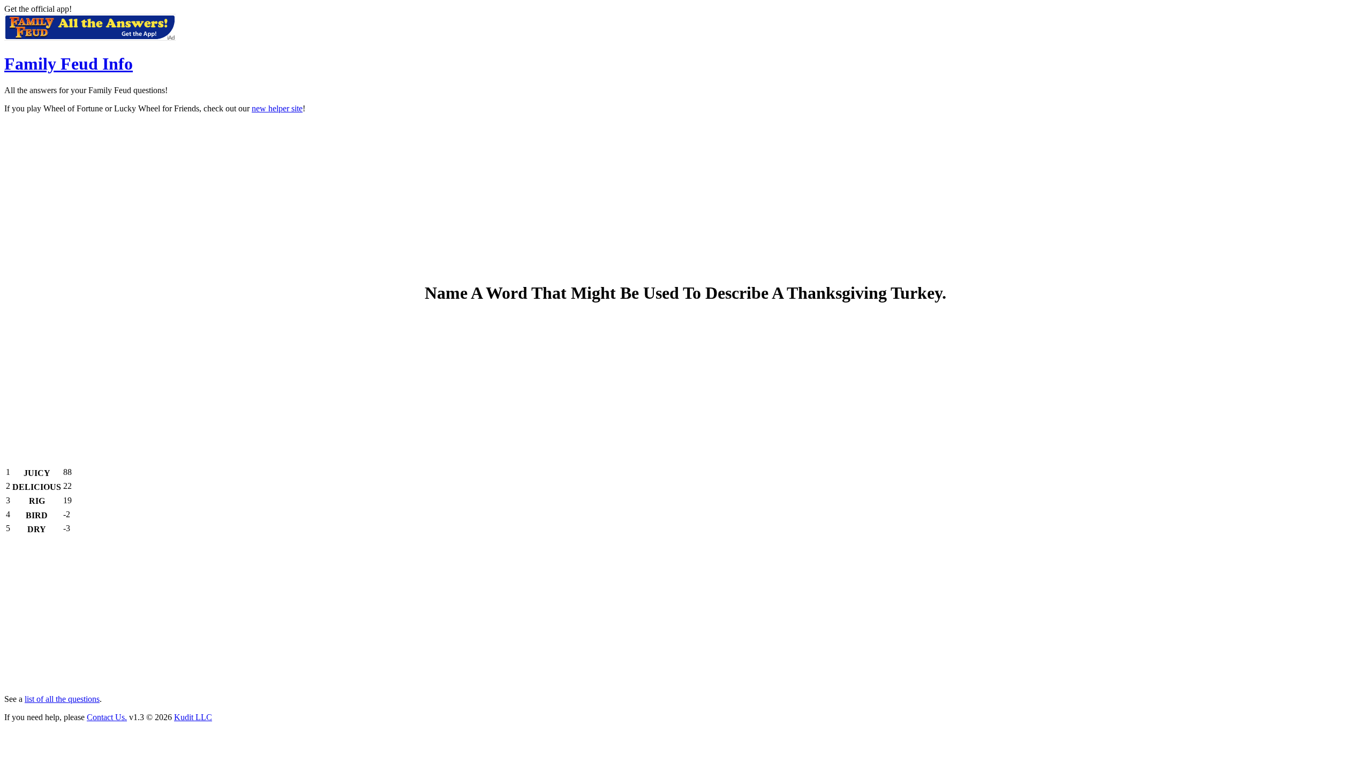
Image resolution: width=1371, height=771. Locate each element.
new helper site (277, 108)
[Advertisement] (685, 197)
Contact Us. (107, 717)
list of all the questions (62, 699)
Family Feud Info (68, 63)
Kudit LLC (193, 717)
